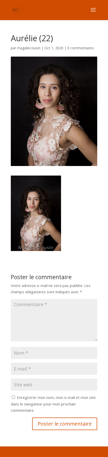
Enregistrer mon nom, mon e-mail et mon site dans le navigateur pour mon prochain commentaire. (53, 404)
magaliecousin (28, 48)
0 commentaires (80, 48)
